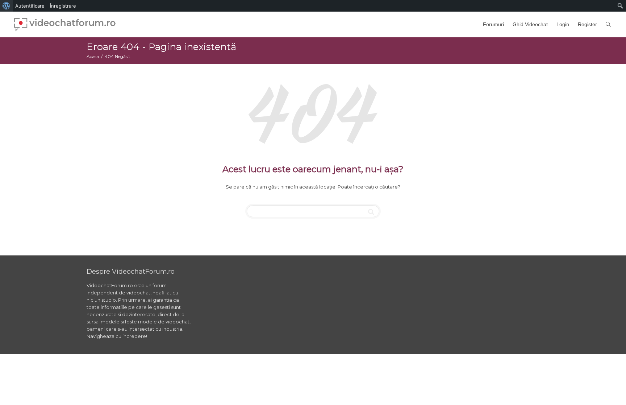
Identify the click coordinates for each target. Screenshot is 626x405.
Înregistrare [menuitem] (63, 6)
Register (587, 24)
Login (562, 24)
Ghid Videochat (530, 24)
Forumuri (493, 24)
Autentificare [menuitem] (30, 6)
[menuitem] (6, 6)
